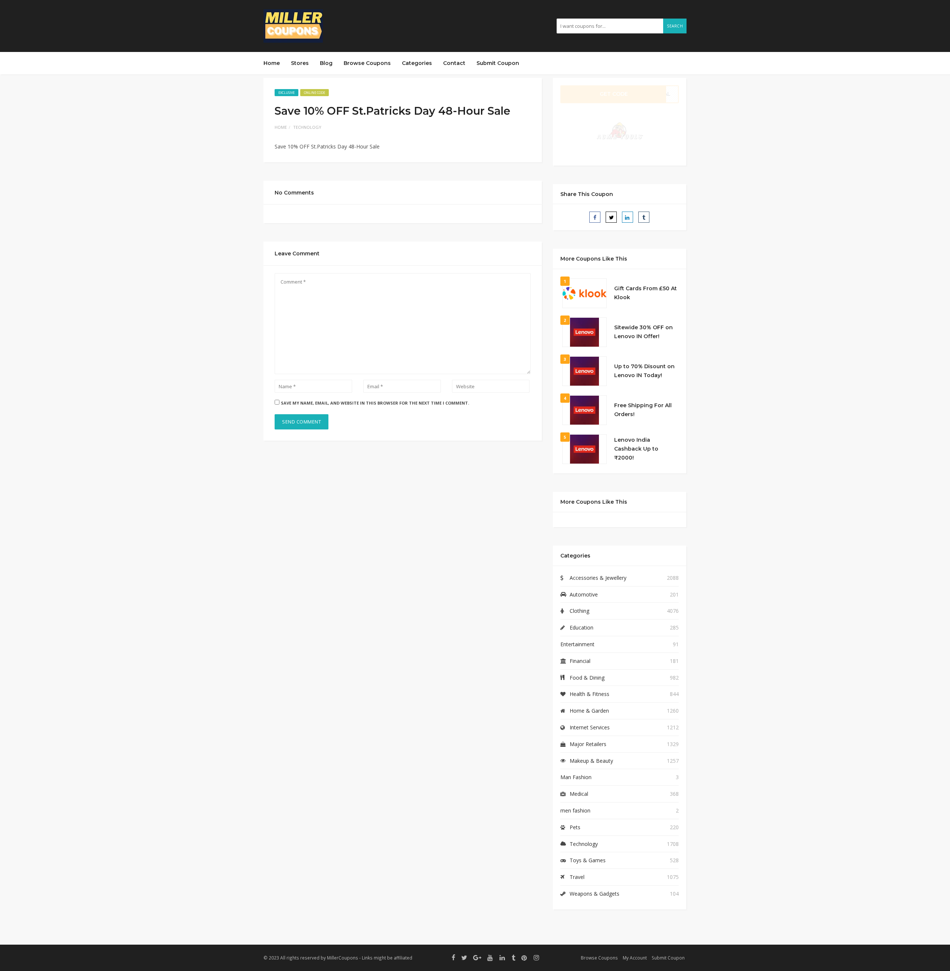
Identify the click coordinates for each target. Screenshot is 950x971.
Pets (575, 827)
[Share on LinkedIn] (627, 217)
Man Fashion (576, 777)
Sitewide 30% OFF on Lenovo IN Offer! (643, 332)
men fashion (575, 810)
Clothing (579, 610)
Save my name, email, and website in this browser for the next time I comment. (375, 403)
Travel (577, 876)
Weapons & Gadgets (594, 893)
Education (581, 627)
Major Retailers (588, 744)
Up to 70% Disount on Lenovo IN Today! (644, 371)
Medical (579, 793)
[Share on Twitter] (611, 217)
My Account (635, 958)
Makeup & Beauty (591, 760)
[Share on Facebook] (594, 217)
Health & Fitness (589, 693)
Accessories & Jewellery (598, 577)
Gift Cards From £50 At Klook (645, 293)
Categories (417, 63)
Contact (454, 63)
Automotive (584, 594)
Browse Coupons (367, 63)
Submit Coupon (497, 63)
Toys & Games (588, 860)
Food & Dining (587, 677)
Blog (326, 63)
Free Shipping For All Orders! (643, 410)
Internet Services (590, 727)
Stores (300, 63)
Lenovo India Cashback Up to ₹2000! (636, 449)
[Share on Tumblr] (643, 217)
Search (675, 26)
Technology (307, 127)
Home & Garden (589, 710)
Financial (580, 660)
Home (271, 63)
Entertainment (577, 644)
